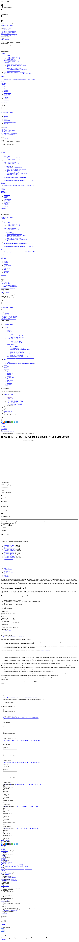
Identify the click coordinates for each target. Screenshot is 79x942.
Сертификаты (7, 93)
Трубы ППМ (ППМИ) (10, 60)
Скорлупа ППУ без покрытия (14, 64)
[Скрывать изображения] (1, 17)
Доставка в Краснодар (9, 556)
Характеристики (8, 569)
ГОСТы (6, 91)
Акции (2, 82)
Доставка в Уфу (8, 554)
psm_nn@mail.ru (5, 39)
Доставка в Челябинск (9, 557)
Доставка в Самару (9, 549)
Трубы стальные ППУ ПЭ (13, 57)
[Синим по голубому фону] (1, 12)
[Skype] (14, 422)
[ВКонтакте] (1, 422)
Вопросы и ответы (9, 572)
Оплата (3, 84)
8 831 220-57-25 (8, 31)
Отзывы (6, 97)
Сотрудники (7, 95)
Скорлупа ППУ (8, 62)
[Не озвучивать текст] (1, 22)
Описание (6, 568)
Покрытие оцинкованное (13, 71)
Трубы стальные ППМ (13, 61)
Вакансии (6, 98)
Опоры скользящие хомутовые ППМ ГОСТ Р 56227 (17, 73)
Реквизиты (6, 100)
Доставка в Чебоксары (10, 550)
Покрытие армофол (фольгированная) (17, 65)
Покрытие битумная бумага (14, 68)
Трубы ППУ (7, 55)
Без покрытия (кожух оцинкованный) (17, 69)
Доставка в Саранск (9, 552)
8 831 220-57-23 (8, 35)
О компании (7, 88)
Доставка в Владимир (9, 548)
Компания (3, 86)
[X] (8, 422)
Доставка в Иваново (9, 553)
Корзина (3, 924)
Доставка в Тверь (8, 559)
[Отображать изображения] (1, 15)
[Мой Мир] (6, 422)
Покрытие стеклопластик (13, 66)
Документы (7, 571)
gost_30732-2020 (6, 631)
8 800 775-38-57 (7, 28)
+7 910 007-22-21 (9, 34)
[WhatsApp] (12, 422)
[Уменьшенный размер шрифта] (1, 2)
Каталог (3, 53)
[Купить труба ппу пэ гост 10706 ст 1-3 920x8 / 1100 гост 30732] (39, 474)
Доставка (3, 83)
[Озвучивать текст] (2, 20)
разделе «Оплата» (44, 650)
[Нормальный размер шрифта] (2, 4)
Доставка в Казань (8, 546)
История (6, 90)
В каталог (3, 939)
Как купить (7, 574)
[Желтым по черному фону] (1, 11)
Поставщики (7, 94)
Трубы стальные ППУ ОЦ (14, 58)
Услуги (2, 76)
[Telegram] (17, 422)
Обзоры (3, 870)
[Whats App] (4, 105)
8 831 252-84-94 (8, 32)
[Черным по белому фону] (1, 9)
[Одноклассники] (4, 422)
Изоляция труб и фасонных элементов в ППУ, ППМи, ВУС (19, 79)
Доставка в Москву (9, 545)
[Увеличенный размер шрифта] (2, 6)
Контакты (4, 102)
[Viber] (10, 422)
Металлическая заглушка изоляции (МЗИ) (15, 72)
